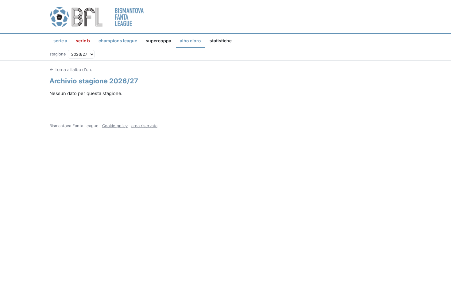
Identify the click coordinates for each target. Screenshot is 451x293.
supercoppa (158, 40)
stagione (57, 53)
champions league (117, 40)
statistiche (221, 40)
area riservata (144, 125)
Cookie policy (115, 125)
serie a (60, 40)
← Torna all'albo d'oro (70, 69)
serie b (83, 40)
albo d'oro (190, 40)
